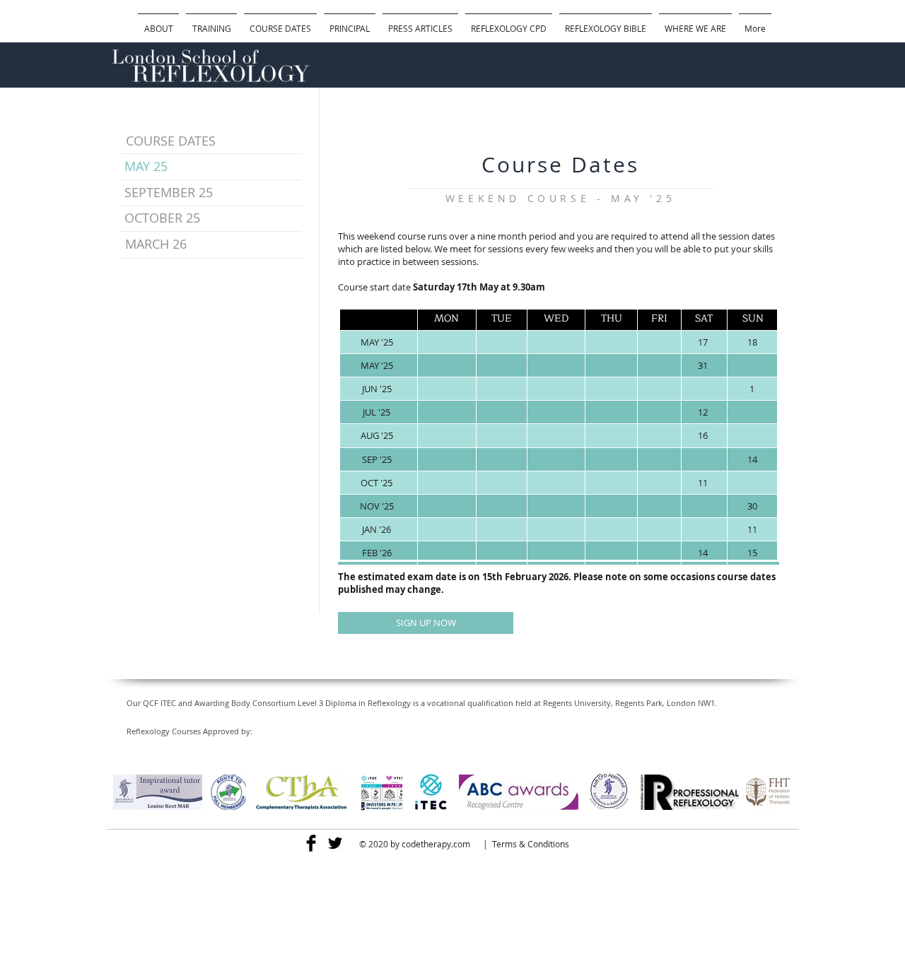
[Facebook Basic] (311, 843)
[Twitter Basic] (335, 843)
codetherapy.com (436, 843)
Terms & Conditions (530, 843)
